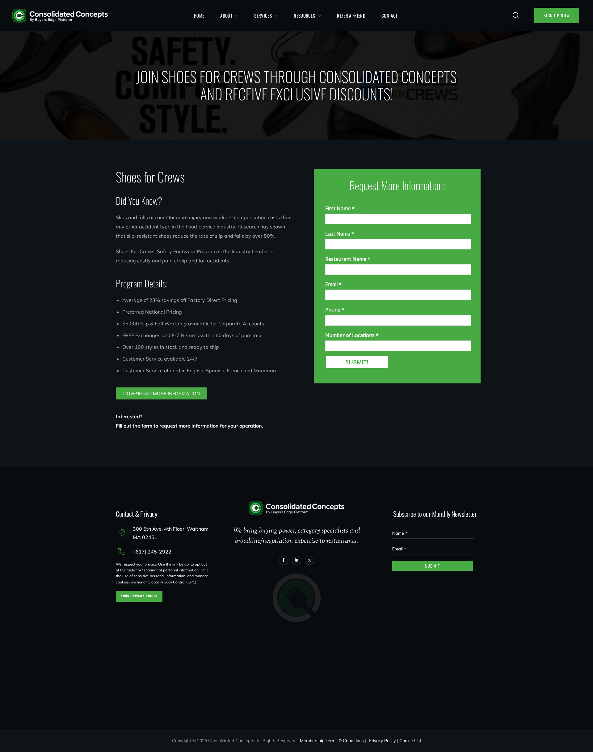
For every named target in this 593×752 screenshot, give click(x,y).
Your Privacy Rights (139, 596)
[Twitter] (309, 560)
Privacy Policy (382, 740)
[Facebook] (283, 560)
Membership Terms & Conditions (332, 740)
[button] (516, 15)
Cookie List (410, 740)
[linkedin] (296, 560)
